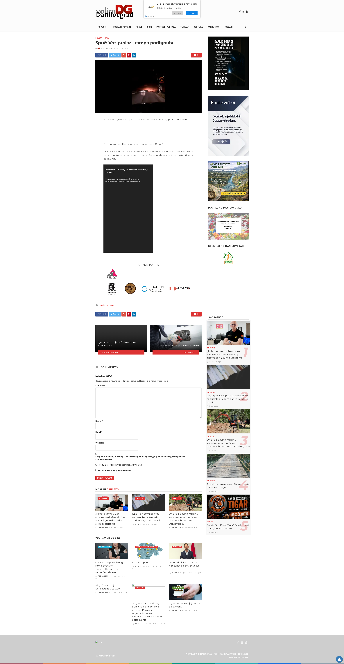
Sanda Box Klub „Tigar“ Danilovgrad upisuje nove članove (228, 527)
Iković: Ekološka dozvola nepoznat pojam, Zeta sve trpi (184, 565)
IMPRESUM (243, 654)
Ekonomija (178, 588)
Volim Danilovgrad (106, 656)
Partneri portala (166, 27)
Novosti (102, 27)
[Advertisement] (228, 290)
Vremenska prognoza (146, 547)
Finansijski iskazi (238, 657)
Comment (100, 385)
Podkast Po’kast (122, 27)
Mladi (139, 27)
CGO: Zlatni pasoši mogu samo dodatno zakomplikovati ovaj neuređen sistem (110, 567)
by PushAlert (152, 16)
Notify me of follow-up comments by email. (120, 465)
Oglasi (228, 27)
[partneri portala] (148, 282)
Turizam (184, 27)
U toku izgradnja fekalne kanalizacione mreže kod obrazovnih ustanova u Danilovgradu (183, 518)
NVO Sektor (104, 547)
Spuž (149, 27)
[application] (128, 208)
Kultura (198, 27)
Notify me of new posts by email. (114, 470)
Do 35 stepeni (140, 562)
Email (98, 432)
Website (99, 443)
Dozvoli (192, 13)
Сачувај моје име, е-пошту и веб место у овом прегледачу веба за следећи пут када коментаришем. (140, 458)
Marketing (213, 27)
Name (99, 421)
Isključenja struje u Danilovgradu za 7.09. (107, 587)
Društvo (99, 38)
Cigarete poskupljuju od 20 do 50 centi (185, 605)
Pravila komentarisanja (198, 654)
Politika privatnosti (225, 654)
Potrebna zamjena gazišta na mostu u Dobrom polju (228, 486)
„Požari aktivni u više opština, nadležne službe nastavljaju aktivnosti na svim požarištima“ (110, 518)
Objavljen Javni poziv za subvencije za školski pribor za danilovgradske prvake (148, 517)
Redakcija (107, 48)
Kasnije (177, 13)
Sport (210, 522)
